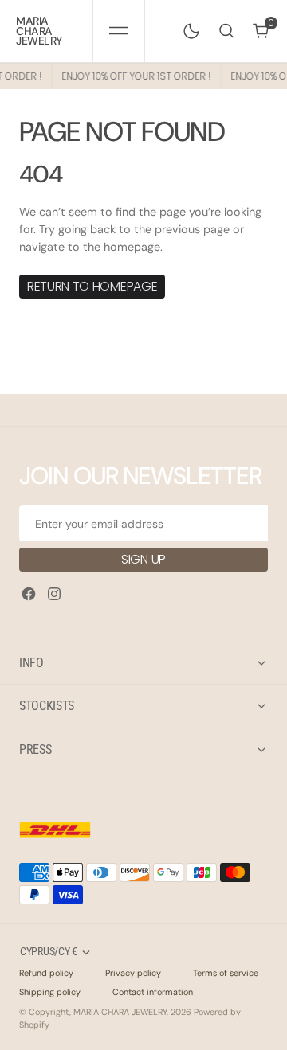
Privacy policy (133, 972)
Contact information (152, 991)
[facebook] (28, 593)
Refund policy (46, 972)
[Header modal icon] (118, 31)
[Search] (226, 31)
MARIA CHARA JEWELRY (120, 1011)
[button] (118, 31)
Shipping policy (50, 991)
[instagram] (54, 593)
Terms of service (225, 972)
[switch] (188, 27)
